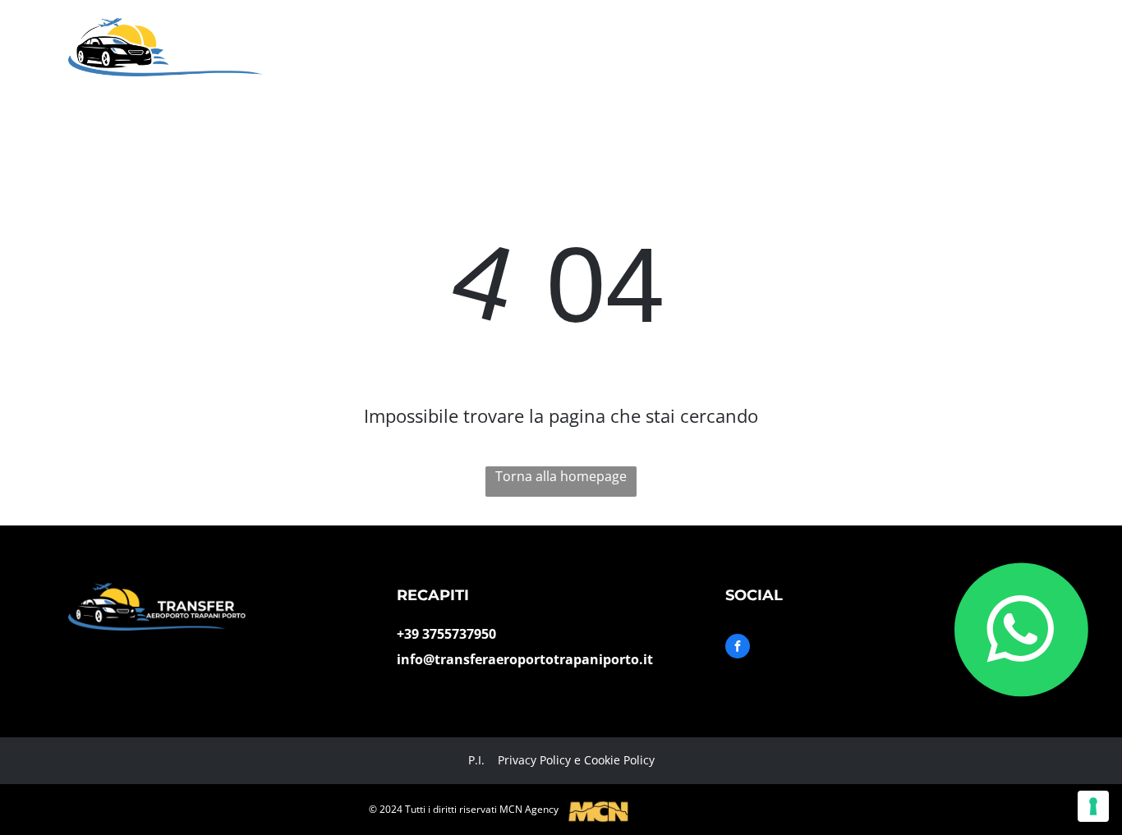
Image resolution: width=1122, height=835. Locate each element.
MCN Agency (529, 809)
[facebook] (737, 648)
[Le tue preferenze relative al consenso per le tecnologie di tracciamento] (1093, 806)
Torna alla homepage (561, 476)
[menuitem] (457, 32)
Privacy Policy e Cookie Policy (576, 760)
